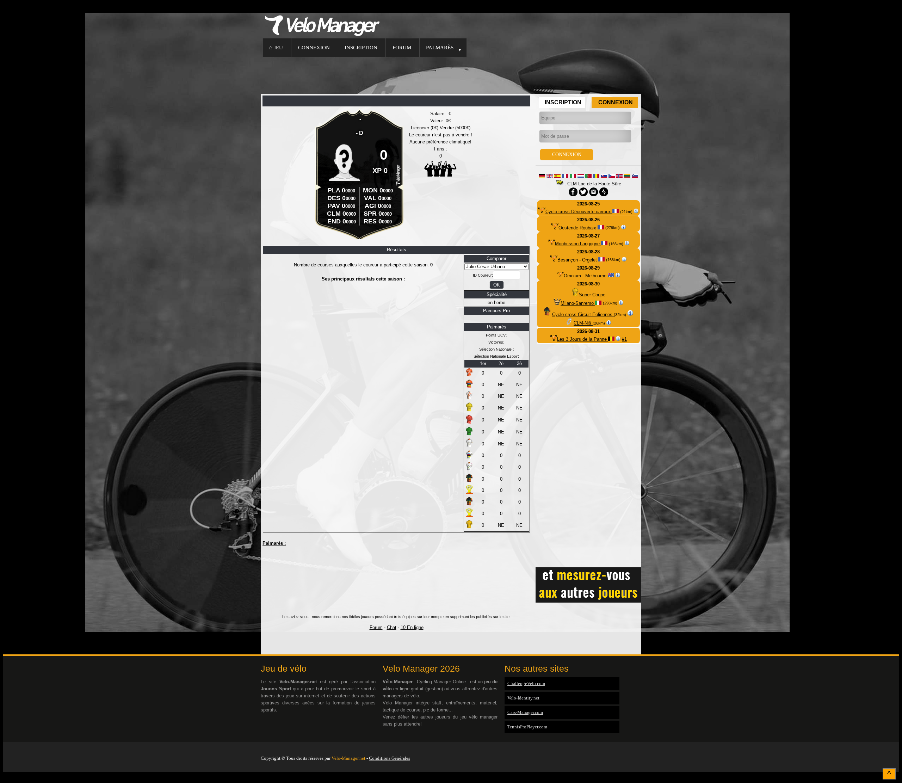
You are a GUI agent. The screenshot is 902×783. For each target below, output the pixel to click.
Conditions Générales (389, 758)
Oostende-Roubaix (578, 227)
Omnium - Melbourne (586, 275)
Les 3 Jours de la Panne (582, 339)
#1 (624, 339)
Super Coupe (592, 294)
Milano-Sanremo (578, 303)
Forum (402, 47)
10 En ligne (412, 627)
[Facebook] (639, 749)
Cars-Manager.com (525, 712)
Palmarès (439, 47)
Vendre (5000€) (455, 127)
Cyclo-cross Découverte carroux (578, 211)
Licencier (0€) (424, 127)
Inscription (361, 47)
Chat (391, 627)
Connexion (314, 47)
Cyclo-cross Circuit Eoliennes (583, 314)
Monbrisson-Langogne (578, 243)
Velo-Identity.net (523, 698)
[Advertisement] (451, 74)
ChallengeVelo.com (526, 683)
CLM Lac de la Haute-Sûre (594, 183)
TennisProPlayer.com (527, 726)
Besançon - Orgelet (577, 260)
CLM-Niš (583, 323)
